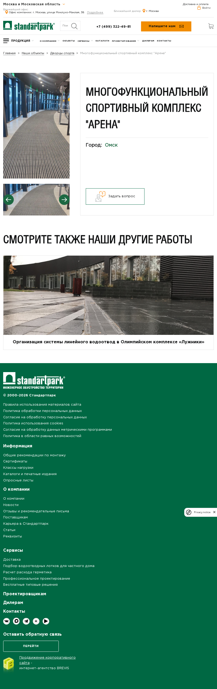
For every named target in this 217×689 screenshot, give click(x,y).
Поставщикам (15, 517)
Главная (9, 53)
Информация (17, 446)
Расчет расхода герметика (27, 572)
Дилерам (148, 41)
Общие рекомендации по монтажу (34, 455)
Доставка (12, 559)
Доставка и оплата (196, 4)
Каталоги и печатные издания (30, 474)
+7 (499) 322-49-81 (113, 26)
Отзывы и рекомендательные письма (36, 511)
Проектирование (124, 41)
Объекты (68, 41)
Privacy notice (202, 512)
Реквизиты (12, 536)
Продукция (20, 41)
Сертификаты (15, 461)
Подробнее (95, 12)
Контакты (164, 41)
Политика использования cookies (33, 423)
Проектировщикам (24, 594)
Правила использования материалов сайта (42, 404)
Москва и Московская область (32, 4)
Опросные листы (18, 480)
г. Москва (152, 11)
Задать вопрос (121, 196)
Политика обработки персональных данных (42, 411)
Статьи (9, 530)
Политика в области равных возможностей (42, 436)
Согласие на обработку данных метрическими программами (57, 429)
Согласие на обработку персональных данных (45, 417)
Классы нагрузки (18, 467)
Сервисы (83, 41)
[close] (214, 512)
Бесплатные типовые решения (30, 584)
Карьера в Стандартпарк (25, 523)
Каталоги (102, 41)
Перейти (31, 646)
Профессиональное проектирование (36, 578)
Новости (11, 505)
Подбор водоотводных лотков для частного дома (48, 566)
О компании (48, 41)
